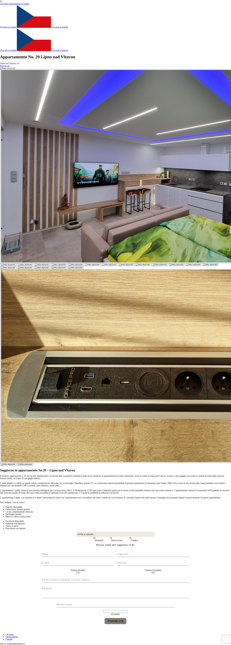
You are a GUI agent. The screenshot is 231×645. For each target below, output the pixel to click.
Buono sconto (64, 604)
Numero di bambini (153, 570)
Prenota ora (5, 66)
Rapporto (47, 588)
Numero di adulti (78, 570)
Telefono (122, 562)
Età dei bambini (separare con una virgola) (66, 579)
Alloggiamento (15, 4)
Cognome (122, 553)
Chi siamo (4, 4)
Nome (45, 553)
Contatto (25, 4)
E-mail (45, 562)
